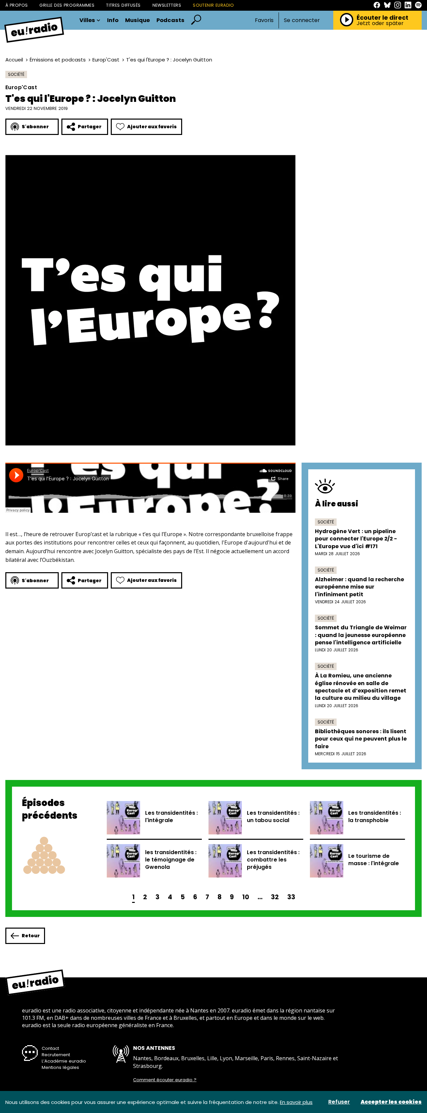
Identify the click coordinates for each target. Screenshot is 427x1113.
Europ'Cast (105, 59)
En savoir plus (296, 1102)
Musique (137, 20)
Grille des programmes (66, 5)
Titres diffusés (123, 5)
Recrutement (56, 1055)
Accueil (14, 59)
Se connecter (302, 20)
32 (275, 897)
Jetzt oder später (380, 23)
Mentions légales (60, 1067)
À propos (16, 5)
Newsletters (166, 5)
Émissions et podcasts (58, 59)
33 (291, 897)
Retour (31, 935)
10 (245, 897)
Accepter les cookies (391, 1102)
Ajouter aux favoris (152, 126)
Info (112, 20)
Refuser (339, 1102)
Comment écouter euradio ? (164, 1080)
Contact (50, 1048)
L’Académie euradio (64, 1061)
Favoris (264, 20)
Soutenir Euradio (213, 5)
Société (16, 74)
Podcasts (170, 20)
